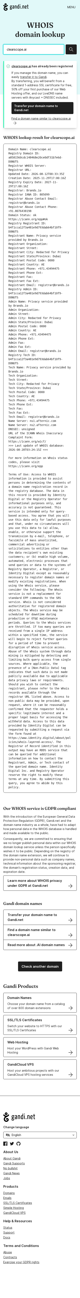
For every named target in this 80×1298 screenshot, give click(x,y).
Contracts (10, 1257)
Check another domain (40, 966)
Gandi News (11, 1173)
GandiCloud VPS (14, 1212)
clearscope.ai (21, 66)
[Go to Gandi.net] (16, 7)
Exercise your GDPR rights (21, 1262)
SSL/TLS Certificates (17, 1203)
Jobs (6, 1178)
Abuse (7, 1252)
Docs (6, 1237)
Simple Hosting (13, 1208)
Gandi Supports (14, 1163)
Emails (7, 1198)
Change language (16, 1127)
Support (9, 1232)
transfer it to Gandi (33, 77)
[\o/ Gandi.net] (40, 1117)
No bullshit (10, 1168)
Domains (9, 1193)
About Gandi (12, 1158)
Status (7, 1227)
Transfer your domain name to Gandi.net (36, 108)
